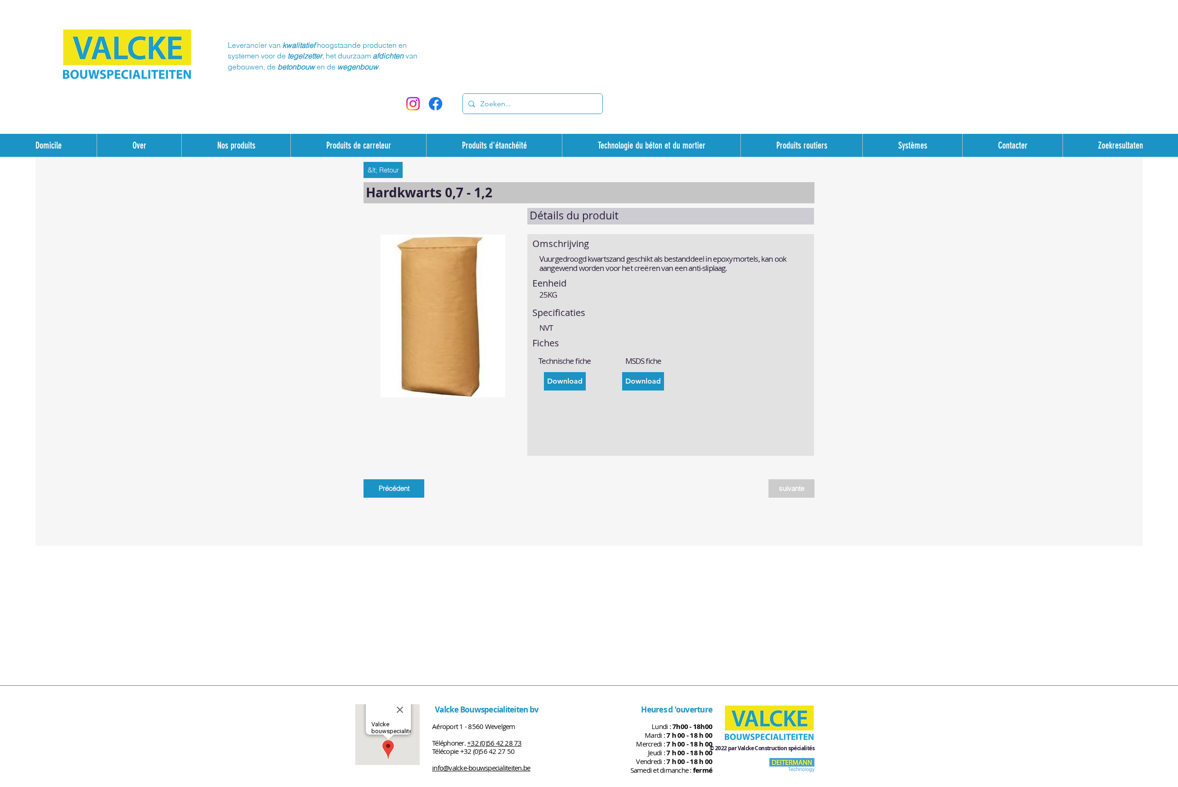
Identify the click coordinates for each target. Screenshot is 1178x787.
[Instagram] (413, 104)
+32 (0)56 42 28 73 (494, 742)
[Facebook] (436, 104)
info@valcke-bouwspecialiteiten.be (481, 767)
